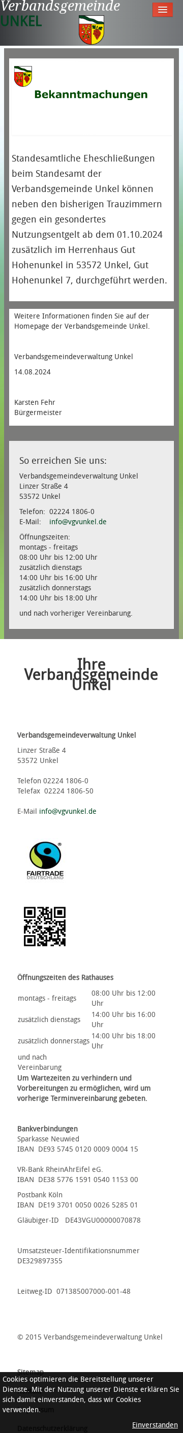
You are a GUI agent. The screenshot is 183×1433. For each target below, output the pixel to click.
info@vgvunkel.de (78, 522)
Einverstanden (155, 1425)
